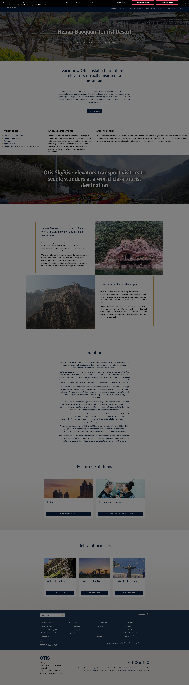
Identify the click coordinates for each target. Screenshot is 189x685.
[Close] (186, 3)
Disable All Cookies (143, 2)
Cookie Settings (120, 2)
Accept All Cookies (167, 2)
